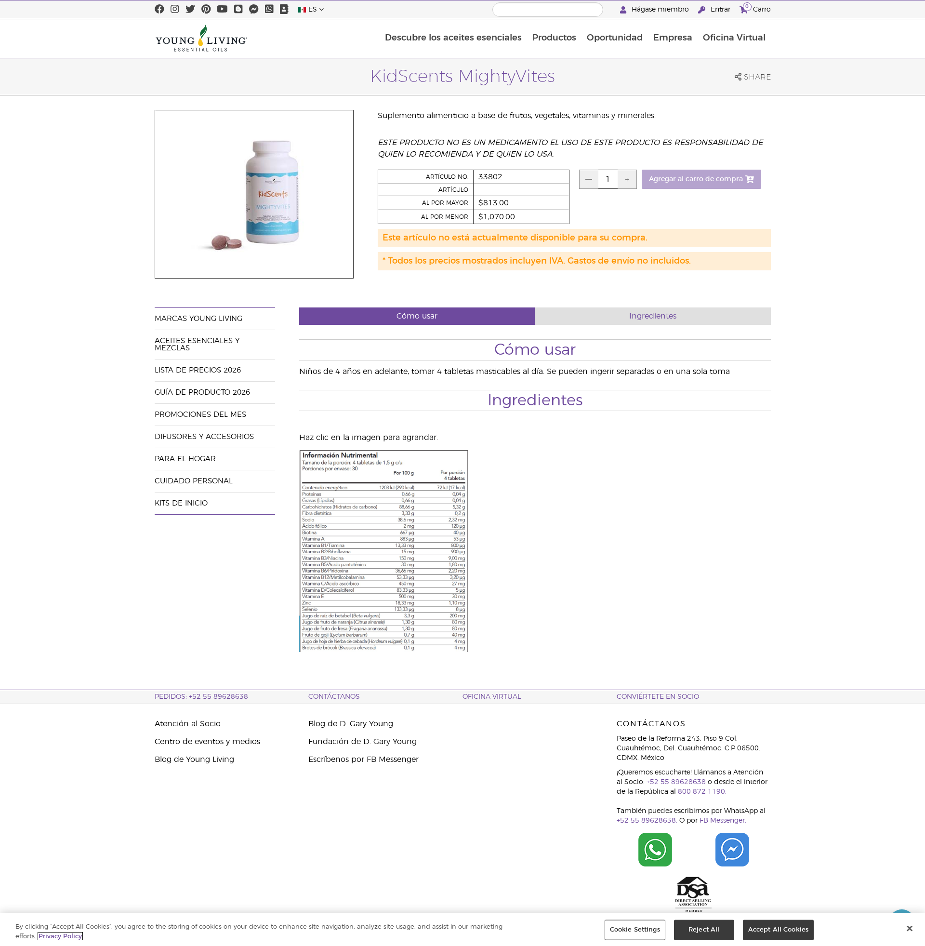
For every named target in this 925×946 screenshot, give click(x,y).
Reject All (703, 930)
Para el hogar (185, 459)
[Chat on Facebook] (732, 849)
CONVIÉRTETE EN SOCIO (658, 696)
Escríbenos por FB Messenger (363, 759)
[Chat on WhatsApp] (655, 849)
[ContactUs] (284, 9)
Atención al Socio (188, 724)
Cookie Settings (635, 930)
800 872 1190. (702, 791)
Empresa (672, 38)
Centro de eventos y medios (207, 742)
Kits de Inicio (181, 503)
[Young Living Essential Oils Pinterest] (206, 9)
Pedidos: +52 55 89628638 (201, 696)
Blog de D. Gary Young (350, 724)
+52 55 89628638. (647, 820)
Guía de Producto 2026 (202, 392)
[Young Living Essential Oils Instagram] (175, 9)
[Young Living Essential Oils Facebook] (159, 9)
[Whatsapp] (269, 9)
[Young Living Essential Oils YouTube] (222, 9)
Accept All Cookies (778, 930)
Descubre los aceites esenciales (453, 38)
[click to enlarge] (383, 649)
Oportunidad (615, 38)
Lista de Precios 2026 (198, 370)
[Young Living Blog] (238, 9)
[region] (462, 929)
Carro (758, 8)
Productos (554, 38)
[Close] (909, 928)
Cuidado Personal (194, 481)
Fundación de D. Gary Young (362, 742)
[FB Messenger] (254, 9)
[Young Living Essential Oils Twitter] (190, 9)
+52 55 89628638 (676, 782)
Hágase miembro (660, 9)
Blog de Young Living (194, 759)
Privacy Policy (60, 936)
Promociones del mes (200, 414)
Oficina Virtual (734, 38)
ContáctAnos (334, 696)
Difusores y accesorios (204, 436)
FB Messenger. (723, 820)
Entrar (720, 9)
